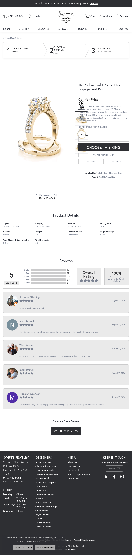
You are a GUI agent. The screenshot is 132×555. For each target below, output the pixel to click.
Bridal (6, 28)
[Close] (128, 3)
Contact (124, 28)
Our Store (104, 28)
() (68, 270)
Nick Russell (26, 321)
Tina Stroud (26, 345)
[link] (14, 16)
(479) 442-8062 (46, 198)
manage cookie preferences (31, 541)
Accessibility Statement (84, 540)
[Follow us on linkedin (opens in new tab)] (106, 477)
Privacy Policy (46, 537)
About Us (72, 462)
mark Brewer (26, 369)
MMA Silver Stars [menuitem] (44, 502)
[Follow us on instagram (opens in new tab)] (122, 477)
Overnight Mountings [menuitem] (46, 506)
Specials (63, 28)
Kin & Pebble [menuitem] (41, 490)
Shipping (90, 161)
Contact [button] (94, 3)
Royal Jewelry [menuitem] (42, 514)
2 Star (27, 279)
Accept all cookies (45, 547)
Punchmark (71, 549)
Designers (43, 28)
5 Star (27, 270)
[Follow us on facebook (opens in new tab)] (114, 477)
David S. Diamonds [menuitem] (44, 470)
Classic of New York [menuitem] (45, 466)
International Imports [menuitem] (46, 482)
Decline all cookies (23, 547)
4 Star (27, 273)
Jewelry (24, 28)
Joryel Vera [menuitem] (41, 486)
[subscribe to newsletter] (118, 468)
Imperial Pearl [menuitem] (42, 478)
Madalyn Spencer (29, 393)
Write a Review (66, 431)
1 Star (27, 283)
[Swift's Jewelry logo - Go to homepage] (66, 16)
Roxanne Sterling (29, 297)
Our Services (74, 466)
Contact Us (73, 478)
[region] (39, 126)
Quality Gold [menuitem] (41, 510)
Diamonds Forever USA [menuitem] (47, 474)
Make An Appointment (79, 474)
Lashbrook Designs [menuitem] (45, 494)
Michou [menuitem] (39, 498)
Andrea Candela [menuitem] (43, 462)
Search (15, 52)
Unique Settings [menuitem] (43, 526)
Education (83, 28)
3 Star (27, 276)
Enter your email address (114, 462)
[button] (34, 16)
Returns (116, 161)
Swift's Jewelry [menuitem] (42, 522)
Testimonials (74, 470)
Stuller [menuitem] (38, 518)
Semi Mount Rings (13, 38)
